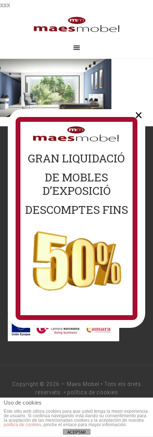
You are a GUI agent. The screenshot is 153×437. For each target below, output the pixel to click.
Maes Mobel (83, 384)
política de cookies (92, 392)
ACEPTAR (76, 432)
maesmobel (76, 24)
